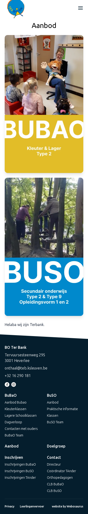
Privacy (9, 506)
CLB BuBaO (55, 484)
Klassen (52, 415)
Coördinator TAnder (61, 471)
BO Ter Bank (16, 347)
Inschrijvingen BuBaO (20, 464)
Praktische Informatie (62, 409)
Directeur (54, 464)
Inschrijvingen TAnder (20, 477)
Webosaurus (75, 506)
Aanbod (52, 402)
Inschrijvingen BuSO (19, 471)
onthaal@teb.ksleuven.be (26, 368)
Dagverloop (13, 422)
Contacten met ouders (21, 429)
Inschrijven (14, 457)
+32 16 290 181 (18, 375)
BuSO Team (55, 422)
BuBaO (11, 395)
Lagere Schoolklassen (21, 415)
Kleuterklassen (15, 409)
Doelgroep (56, 446)
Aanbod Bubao (16, 402)
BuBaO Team (14, 435)
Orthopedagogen (60, 477)
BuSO (52, 395)
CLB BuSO (54, 491)
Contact (54, 457)
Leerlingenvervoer (32, 506)
